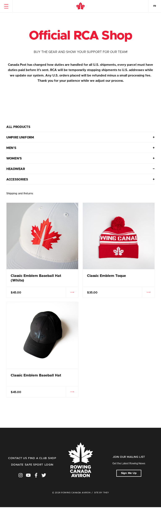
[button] (6, 6)
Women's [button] (14, 158)
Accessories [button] (17, 179)
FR (154, 6)
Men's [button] (11, 148)
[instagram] (20, 475)
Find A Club (37, 458)
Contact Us (17, 458)
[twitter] (44, 475)
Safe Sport (34, 464)
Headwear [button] (15, 169)
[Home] (80, 6)
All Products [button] (18, 127)
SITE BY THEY (101, 493)
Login (48, 464)
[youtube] (28, 475)
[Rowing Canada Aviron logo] (80, 460)
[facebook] (36, 475)
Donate (17, 464)
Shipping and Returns (19, 193)
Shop (52, 458)
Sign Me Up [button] (129, 473)
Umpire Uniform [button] (20, 137)
